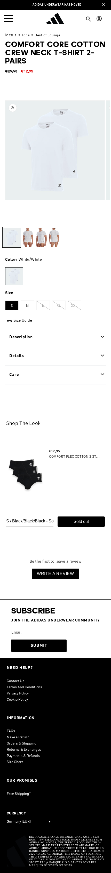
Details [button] (16, 356)
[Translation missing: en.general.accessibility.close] (103, 4)
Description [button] (21, 337)
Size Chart (15, 762)
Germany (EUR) (29, 821)
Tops (26, 35)
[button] (9, 18)
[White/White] (14, 276)
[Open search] (88, 19)
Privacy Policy (18, 693)
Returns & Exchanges (24, 749)
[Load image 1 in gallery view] (12, 237)
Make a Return (18, 737)
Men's (11, 35)
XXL (76, 306)
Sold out (81, 521)
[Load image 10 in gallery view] (54, 237)
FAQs (11, 731)
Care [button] (14, 375)
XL (61, 306)
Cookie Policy (17, 699)
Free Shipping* (19, 794)
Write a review (55, 573)
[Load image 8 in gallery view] (27, 237)
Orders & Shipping (21, 743)
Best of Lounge (47, 35)
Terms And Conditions (24, 687)
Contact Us (15, 681)
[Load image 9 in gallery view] (41, 237)
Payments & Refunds (23, 756)
